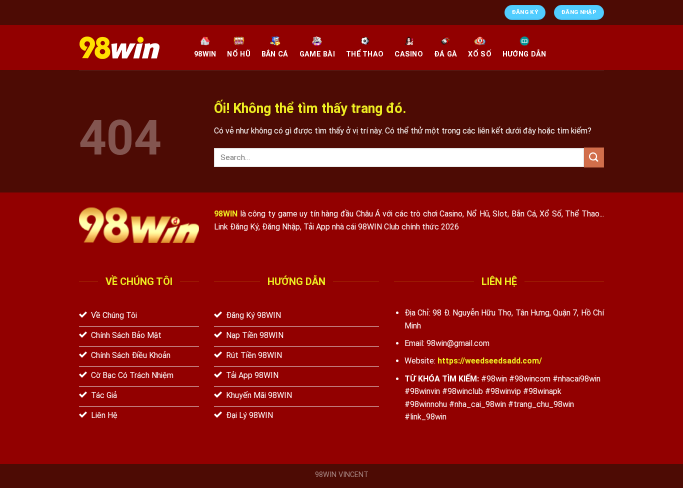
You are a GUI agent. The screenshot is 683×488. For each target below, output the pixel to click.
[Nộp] (594, 157)
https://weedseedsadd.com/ (490, 361)
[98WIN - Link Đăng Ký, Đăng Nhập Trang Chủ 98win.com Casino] (129, 47)
